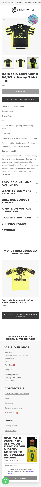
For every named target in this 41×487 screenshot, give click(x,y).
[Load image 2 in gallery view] (20, 63)
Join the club (20, 478)
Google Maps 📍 (11, 370)
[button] (2, 10)
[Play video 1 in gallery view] (33, 63)
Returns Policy (10, 431)
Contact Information (13, 408)
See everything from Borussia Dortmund (20, 315)
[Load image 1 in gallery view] (8, 63)
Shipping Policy (11, 426)
